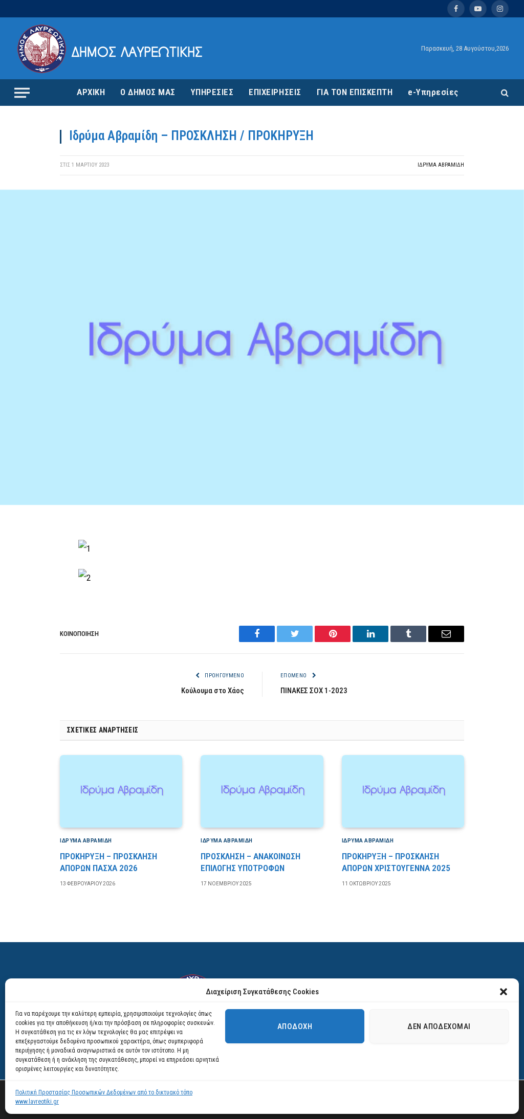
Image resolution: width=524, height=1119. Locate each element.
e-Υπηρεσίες (433, 92)
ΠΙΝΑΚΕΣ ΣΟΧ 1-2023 (313, 690)
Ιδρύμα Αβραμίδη (441, 165)
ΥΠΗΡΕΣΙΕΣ (212, 92)
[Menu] (22, 92)
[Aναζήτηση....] (504, 92)
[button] (503, 992)
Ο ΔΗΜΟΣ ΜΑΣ (148, 92)
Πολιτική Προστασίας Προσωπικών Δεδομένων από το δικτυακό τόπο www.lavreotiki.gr (103, 1097)
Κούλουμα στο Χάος (212, 690)
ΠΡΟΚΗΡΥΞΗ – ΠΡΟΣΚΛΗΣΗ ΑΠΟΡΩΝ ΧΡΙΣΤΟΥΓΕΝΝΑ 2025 (396, 862)
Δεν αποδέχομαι (438, 1026)
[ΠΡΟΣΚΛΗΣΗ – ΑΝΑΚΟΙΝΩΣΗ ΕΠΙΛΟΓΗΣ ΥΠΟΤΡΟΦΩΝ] (262, 791)
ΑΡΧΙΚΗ (91, 92)
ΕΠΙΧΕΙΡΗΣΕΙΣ (275, 92)
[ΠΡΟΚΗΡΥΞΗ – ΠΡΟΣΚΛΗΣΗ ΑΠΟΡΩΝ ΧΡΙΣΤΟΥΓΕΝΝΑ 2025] (403, 791)
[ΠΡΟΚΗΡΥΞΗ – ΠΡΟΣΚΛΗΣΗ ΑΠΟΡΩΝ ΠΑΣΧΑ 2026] (121, 791)
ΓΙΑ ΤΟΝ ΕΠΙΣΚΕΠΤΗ (355, 92)
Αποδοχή (294, 1026)
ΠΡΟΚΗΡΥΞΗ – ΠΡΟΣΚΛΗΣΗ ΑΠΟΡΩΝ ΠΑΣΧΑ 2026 (108, 862)
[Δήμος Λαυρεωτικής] (111, 48)
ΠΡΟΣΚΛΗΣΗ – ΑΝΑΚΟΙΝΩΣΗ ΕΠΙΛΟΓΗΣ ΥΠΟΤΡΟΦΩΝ (250, 862)
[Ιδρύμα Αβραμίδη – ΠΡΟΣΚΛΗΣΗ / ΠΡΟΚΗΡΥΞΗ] (262, 502)
